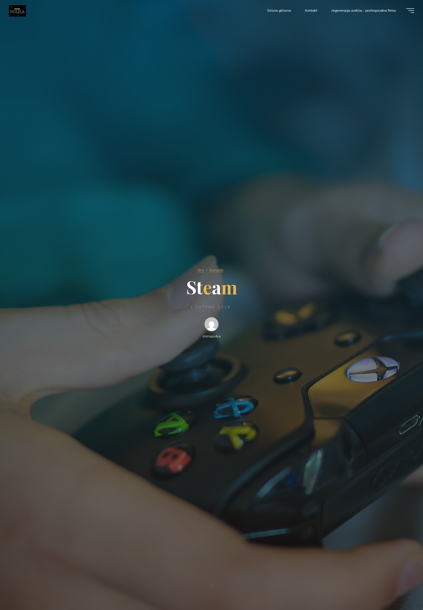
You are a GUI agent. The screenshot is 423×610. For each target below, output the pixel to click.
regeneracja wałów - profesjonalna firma (364, 10)
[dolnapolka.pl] (17, 10)
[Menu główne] (410, 10)
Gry (201, 270)
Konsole (216, 270)
